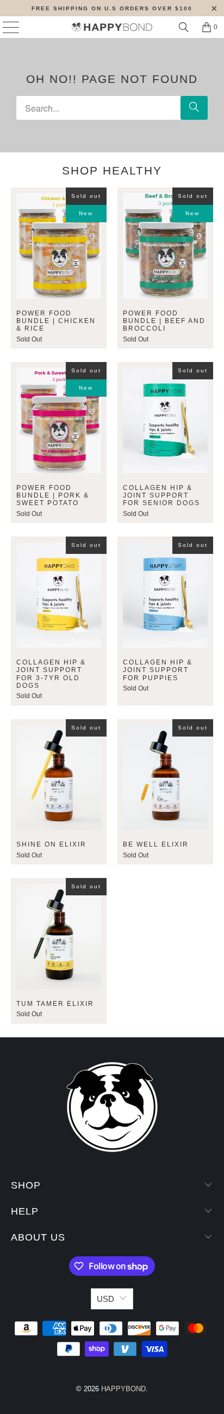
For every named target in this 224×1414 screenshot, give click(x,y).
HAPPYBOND (123, 1389)
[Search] (183, 27)
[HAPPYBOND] (112, 27)
